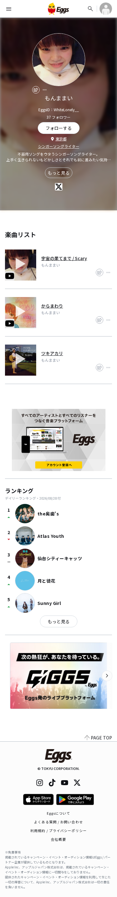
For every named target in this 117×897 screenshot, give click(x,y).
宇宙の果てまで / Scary (64, 258)
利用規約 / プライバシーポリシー (58, 830)
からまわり (52, 306)
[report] (44, 90)
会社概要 (58, 839)
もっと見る (59, 173)
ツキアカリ (52, 353)
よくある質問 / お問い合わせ (58, 821)
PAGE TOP (101, 738)
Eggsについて (59, 813)
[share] (36, 90)
